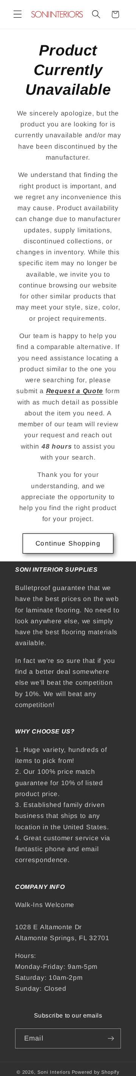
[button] (17, 14)
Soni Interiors (53, 1072)
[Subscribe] (111, 1038)
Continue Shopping (68, 543)
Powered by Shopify (96, 1072)
